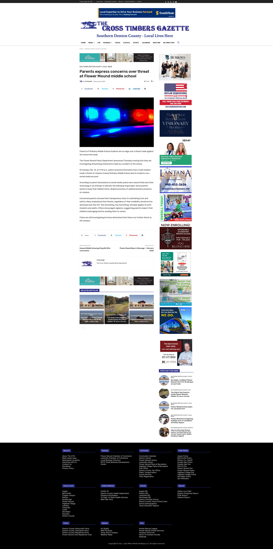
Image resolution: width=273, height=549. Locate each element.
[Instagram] (168, 1)
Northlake (66, 512)
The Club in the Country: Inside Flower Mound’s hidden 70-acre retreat (116, 319)
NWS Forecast (106, 530)
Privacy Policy (68, 468)
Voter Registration (146, 476)
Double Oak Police (184, 462)
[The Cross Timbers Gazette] (136, 29)
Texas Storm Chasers (109, 533)
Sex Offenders (183, 478)
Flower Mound (68, 501)
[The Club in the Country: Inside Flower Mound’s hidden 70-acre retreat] (117, 309)
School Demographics (148, 503)
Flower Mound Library (148, 460)
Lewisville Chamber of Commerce (114, 458)
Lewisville (66, 508)
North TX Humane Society (149, 535)
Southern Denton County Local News (96, 49)
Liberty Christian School (149, 499)
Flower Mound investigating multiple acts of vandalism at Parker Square (182, 421)
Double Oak (67, 499)
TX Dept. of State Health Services (114, 497)
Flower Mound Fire (184, 468)
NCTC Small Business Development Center (115, 463)
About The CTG (68, 456)
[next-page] (84, 327)
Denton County (68, 516)
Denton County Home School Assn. (153, 501)
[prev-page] (81, 327)
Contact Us (66, 464)
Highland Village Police (186, 474)
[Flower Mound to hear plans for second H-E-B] (141, 309)
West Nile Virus (107, 499)
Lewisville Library (146, 462)
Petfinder (142, 537)
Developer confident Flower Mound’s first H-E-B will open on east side (92, 319)
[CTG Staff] (81, 81)
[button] (178, 42)
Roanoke (65, 514)
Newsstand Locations (71, 460)
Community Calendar (147, 456)
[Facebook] (165, 1)
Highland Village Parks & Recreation (153, 466)
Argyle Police (182, 456)
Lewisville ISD (144, 495)
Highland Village (68, 503)
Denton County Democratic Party (75, 528)
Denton (65, 497)
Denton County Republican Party (75, 533)
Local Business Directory (111, 460)
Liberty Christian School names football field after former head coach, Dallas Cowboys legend (181, 433)
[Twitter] (173, 1)
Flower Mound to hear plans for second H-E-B (141, 320)
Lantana (65, 506)
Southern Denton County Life (116, 315)
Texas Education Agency (149, 506)
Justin (64, 510)
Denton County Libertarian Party (75, 530)
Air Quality (105, 528)
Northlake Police (184, 476)
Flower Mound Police (185, 470)
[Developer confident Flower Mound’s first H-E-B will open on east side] (92, 309)
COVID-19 (105, 491)
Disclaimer (66, 466)
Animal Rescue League (148, 528)
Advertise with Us (69, 462)
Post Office (143, 468)
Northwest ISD (145, 497)
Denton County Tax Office (149, 470)
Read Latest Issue (69, 458)
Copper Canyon (68, 495)
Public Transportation (147, 472)
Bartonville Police (184, 458)
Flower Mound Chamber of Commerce (116, 456)
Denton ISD (143, 493)
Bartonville (66, 493)
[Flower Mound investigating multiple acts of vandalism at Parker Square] (164, 419)
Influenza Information (109, 495)
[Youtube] (176, 1)
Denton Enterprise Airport (187, 493)
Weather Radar (107, 535)
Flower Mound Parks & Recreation (152, 464)
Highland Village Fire (185, 472)
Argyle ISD (143, 491)
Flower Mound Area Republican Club (77, 535)
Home (81, 49)
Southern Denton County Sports (182, 427)
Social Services (145, 474)
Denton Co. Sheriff (184, 460)
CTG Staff (88, 81)
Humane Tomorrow (147, 533)
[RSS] (171, 1)
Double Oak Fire (183, 464)
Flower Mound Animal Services (151, 530)
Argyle (65, 491)
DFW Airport (182, 495)
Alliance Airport (183, 497)
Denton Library (145, 458)
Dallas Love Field (184, 491)
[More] (145, 89)
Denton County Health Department (115, 493)
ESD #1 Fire (182, 466)
